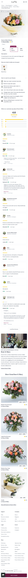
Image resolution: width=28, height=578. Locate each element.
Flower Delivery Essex (19, 559)
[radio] (5, 49)
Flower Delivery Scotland (6, 555)
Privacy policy (4, 530)
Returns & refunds (5, 517)
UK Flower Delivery (5, 553)
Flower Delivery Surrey (19, 557)
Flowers (3, 44)
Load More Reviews (14, 329)
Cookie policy (4, 528)
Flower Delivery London (20, 553)
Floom (3, 5)
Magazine (17, 517)
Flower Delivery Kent (19, 555)
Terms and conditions (5, 532)
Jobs (16, 519)
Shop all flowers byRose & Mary (8, 504)
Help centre (3, 521)
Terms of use (4, 534)
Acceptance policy (5, 536)
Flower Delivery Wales (5, 557)
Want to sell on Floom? (20, 521)
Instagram (17, 530)
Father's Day (17, 545)
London (16, 547)
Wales (16, 551)
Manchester (3, 549)
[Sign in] (24, 2)
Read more (6, 191)
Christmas (3, 543)
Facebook (17, 528)
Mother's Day (4, 545)
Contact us (3, 519)
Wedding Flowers (4, 547)
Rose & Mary (16, 6)
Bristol (2, 551)
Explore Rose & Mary (6, 368)
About (16, 514)
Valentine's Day (18, 543)
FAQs (2, 514)
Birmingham (17, 549)
